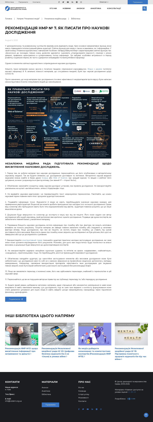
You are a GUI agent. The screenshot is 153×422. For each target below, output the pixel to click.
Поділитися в (15, 299)
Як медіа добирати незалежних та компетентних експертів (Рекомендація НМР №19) (94, 352)
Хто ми (53, 8)
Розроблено (120, 399)
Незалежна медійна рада (55, 19)
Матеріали (50, 381)
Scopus (45, 178)
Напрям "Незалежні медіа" (28, 19)
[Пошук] (144, 8)
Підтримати (23, 2)
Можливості (83, 398)
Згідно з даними (94, 69)
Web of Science (60, 178)
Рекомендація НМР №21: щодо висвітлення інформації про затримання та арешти (21, 351)
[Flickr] (76, 2)
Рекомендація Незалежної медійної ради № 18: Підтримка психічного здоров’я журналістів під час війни (130, 353)
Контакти (36, 2)
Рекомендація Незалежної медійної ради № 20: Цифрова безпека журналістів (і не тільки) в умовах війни (58, 352)
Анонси (81, 8)
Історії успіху (83, 394)
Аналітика (95, 8)
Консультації (114, 8)
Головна (8, 19)
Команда (82, 391)
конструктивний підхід (32, 240)
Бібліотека (9, 2)
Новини (67, 8)
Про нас (84, 381)
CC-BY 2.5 (132, 392)
